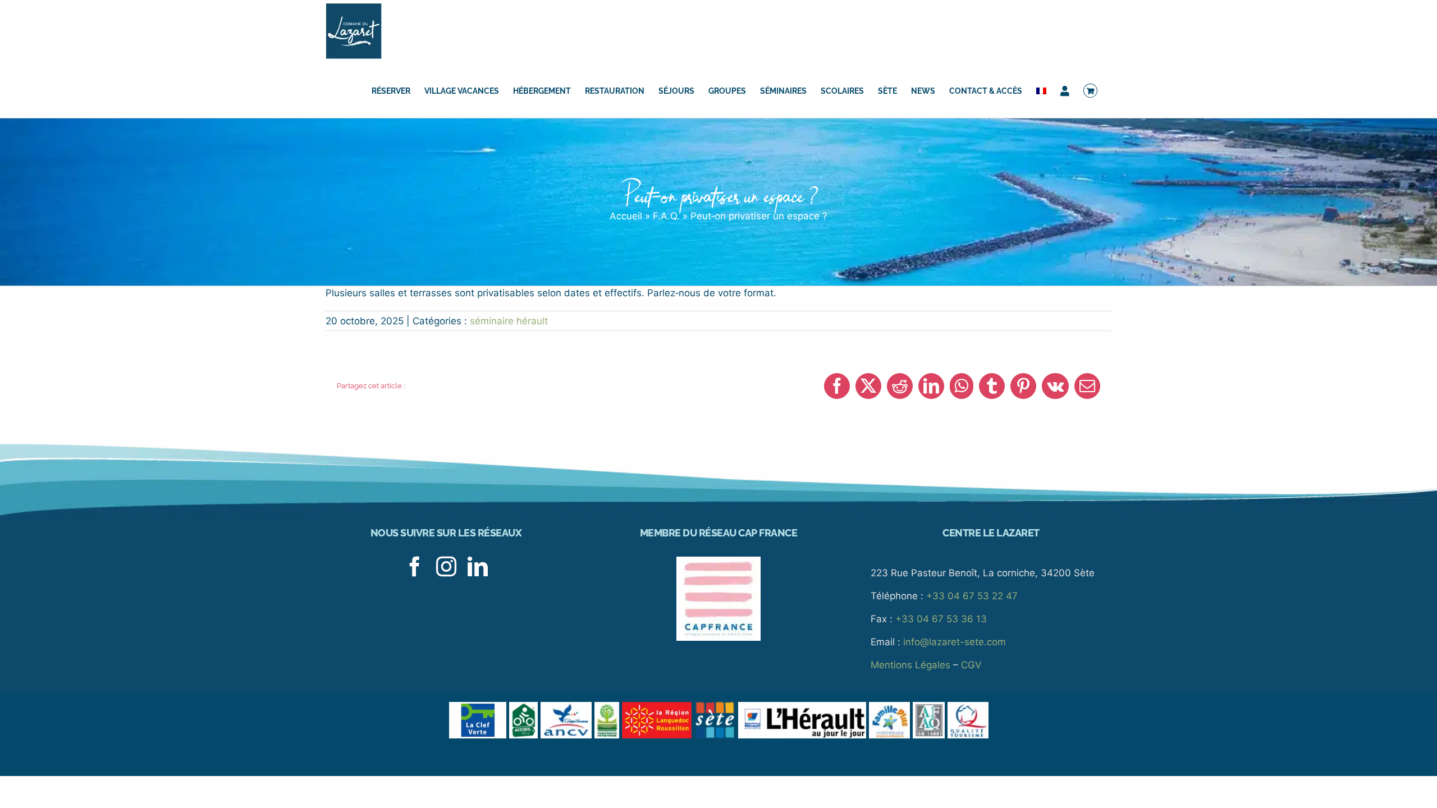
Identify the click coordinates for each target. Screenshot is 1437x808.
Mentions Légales (910, 665)
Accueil (626, 216)
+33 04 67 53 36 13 (941, 619)
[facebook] (415, 567)
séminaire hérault (509, 321)
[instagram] (446, 567)
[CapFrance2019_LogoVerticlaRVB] (718, 561)
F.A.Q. (666, 216)
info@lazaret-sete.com (954, 642)
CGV (971, 665)
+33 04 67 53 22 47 (972, 596)
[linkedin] (478, 567)
